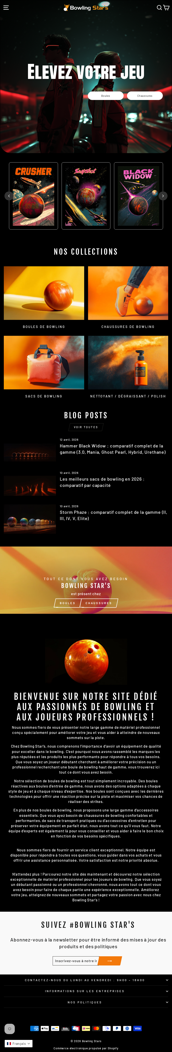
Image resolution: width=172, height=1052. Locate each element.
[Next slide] (163, 195)
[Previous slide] (8, 195)
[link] (106, 95)
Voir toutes (86, 427)
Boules (67, 603)
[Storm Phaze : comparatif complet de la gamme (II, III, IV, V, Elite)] (30, 519)
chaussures (99, 603)
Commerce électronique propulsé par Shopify (86, 1048)
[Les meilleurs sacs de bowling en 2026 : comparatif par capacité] (30, 485)
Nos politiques (85, 1002)
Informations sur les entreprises (85, 991)
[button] (18, 1043)
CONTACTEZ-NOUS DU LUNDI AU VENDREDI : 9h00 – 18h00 (85, 980)
